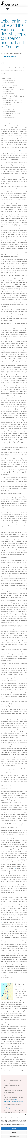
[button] (26, 1115)
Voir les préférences (14, 1136)
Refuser (14, 1132)
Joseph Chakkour (10, 56)
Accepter (14, 1128)
